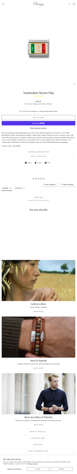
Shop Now (38, 311)
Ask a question (38, 156)
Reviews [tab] (5, 188)
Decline (61, 469)
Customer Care (38, 438)
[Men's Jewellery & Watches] (38, 393)
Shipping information (38, 152)
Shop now (38, 368)
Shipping (35, 104)
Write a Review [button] (68, 184)
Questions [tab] (18, 188)
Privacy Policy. (33, 464)
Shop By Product (38, 432)
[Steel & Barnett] (38, 337)
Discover (38, 444)
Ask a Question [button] (50, 184)
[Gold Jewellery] (38, 280)
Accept (37, 469)
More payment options (38, 128)
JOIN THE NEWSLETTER (38, 451)
